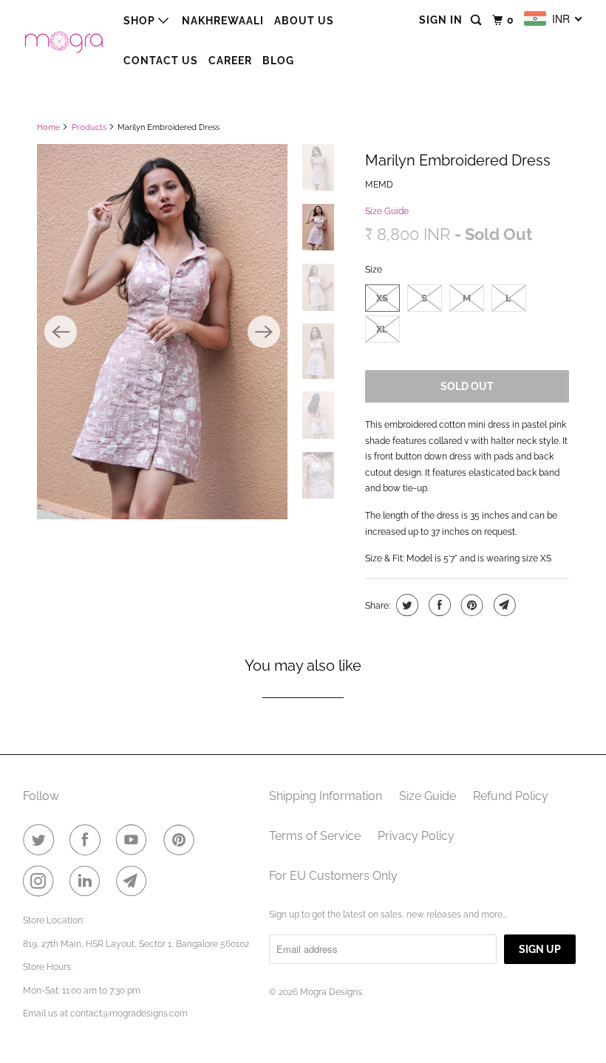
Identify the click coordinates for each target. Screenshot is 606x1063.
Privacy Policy (416, 836)
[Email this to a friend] (503, 605)
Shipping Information (325, 796)
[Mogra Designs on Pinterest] (181, 839)
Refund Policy (510, 796)
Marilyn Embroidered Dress (458, 160)
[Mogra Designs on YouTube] (134, 839)
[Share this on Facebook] (438, 605)
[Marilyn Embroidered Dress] (162, 332)
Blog (278, 60)
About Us (304, 21)
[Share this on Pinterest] (470, 605)
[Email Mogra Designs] (134, 881)
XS (382, 298)
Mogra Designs (331, 992)
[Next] (264, 331)
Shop (140, 21)
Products (89, 127)
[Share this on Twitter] (405, 605)
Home (48, 127)
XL (382, 329)
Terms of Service (315, 836)
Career (230, 60)
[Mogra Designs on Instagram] (41, 881)
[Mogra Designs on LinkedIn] (87, 881)
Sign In (441, 20)
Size (373, 269)
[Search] (477, 20)
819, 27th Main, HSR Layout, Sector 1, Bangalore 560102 (136, 944)
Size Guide (387, 211)
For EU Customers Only (333, 876)
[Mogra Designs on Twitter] (41, 839)
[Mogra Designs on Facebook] (87, 839)
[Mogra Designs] (63, 40)
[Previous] (60, 331)
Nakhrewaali (223, 21)
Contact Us (160, 60)
